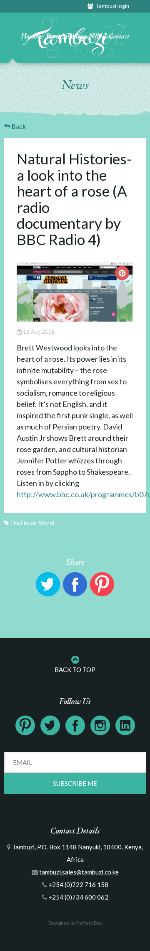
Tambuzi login (111, 6)
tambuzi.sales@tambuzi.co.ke (79, 872)
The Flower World (32, 522)
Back (18, 126)
